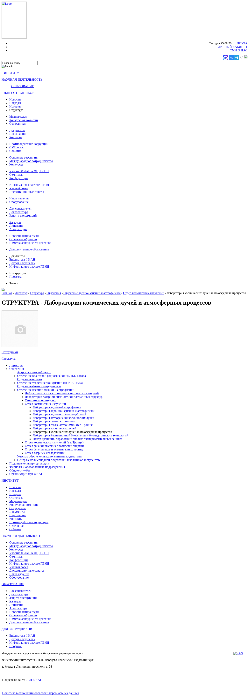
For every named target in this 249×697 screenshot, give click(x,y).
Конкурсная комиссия (23, 120)
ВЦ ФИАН (35, 679)
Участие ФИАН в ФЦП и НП (29, 171)
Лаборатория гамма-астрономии (54, 421)
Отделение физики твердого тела (39, 386)
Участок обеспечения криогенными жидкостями (49, 456)
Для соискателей (20, 208)
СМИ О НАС (238, 50)
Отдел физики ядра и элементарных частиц (54, 449)
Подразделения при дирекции (29, 463)
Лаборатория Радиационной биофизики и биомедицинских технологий (80, 435)
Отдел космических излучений (143, 293)
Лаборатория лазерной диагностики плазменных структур (64, 396)
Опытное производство (40, 400)
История (15, 106)
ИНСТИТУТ (12, 73)
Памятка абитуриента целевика (30, 242)
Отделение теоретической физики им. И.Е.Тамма (50, 382)
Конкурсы (16, 164)
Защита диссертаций (23, 215)
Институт (21, 293)
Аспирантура (18, 229)
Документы (17, 130)
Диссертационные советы (26, 191)
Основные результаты (23, 157)
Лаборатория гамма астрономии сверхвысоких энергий (62, 393)
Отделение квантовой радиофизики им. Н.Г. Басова (51, 375)
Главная (7, 293)
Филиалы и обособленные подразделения (37, 467)
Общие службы (19, 470)
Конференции (18, 178)
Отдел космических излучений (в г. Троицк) (54, 442)
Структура (37, 293)
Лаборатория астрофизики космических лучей (63, 417)
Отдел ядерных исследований (45, 453)
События (15, 150)
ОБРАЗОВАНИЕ (22, 86)
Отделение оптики (29, 379)
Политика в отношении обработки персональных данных (40, 693)
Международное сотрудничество (31, 161)
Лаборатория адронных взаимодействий (59, 414)
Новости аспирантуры (24, 235)
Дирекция (16, 365)
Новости (15, 99)
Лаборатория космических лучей (54, 428)
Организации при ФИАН (26, 474)
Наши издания (19, 198)
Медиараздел (18, 116)
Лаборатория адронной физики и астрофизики (64, 410)
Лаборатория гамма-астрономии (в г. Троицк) (63, 424)
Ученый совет (18, 188)
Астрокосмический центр (34, 372)
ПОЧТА (242, 43)
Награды (15, 103)
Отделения (53, 293)
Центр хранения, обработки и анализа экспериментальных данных (77, 439)
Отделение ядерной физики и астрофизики (92, 293)
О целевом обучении (23, 239)
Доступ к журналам (22, 263)
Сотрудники (17, 123)
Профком (15, 276)
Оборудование (19, 202)
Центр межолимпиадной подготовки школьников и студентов (58, 460)
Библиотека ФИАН (22, 259)
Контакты (15, 137)
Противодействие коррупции (28, 143)
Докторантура (18, 212)
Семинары (16, 174)
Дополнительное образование (29, 249)
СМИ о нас (16, 147)
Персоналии (17, 133)
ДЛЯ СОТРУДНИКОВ (19, 92)
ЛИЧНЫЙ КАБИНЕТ (232, 46)
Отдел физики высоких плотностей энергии (54, 446)
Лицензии (16, 225)
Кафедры (15, 222)
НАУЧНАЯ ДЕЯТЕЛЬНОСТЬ (22, 79)
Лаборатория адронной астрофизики (57, 407)
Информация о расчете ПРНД (29, 184)
